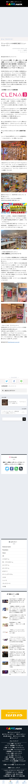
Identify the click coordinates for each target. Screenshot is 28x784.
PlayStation (5, 550)
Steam (4, 553)
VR (3, 556)
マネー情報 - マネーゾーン (14, 755)
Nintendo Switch (6, 546)
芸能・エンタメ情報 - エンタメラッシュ (14, 747)
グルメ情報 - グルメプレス (14, 743)
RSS (21, 471)
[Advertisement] (14, 22)
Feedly (16, 471)
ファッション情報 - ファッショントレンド (14, 749)
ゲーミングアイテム (7, 574)
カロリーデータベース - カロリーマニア (14, 770)
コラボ (4, 577)
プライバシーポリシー (9, 734)
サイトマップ (14, 738)
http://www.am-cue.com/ (13, 342)
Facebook (11, 471)
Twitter (7, 471)
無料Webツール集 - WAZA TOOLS (14, 774)
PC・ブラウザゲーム (7, 562)
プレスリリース (12, 386)
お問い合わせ (8, 736)
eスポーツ (5, 571)
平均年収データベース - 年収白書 (15, 772)
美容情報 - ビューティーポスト (14, 751)
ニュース (4, 580)
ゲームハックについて (14, 732)
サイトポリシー (22, 734)
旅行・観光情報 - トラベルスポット (14, 757)
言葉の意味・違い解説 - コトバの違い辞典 (14, 776)
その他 (4, 586)
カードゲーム (5, 565)
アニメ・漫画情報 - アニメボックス (14, 745)
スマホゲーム (5, 559)
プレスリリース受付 (20, 736)
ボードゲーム (5, 568)
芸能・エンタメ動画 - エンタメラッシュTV (14, 764)
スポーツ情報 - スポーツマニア (14, 753)
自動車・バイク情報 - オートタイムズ (14, 759)
